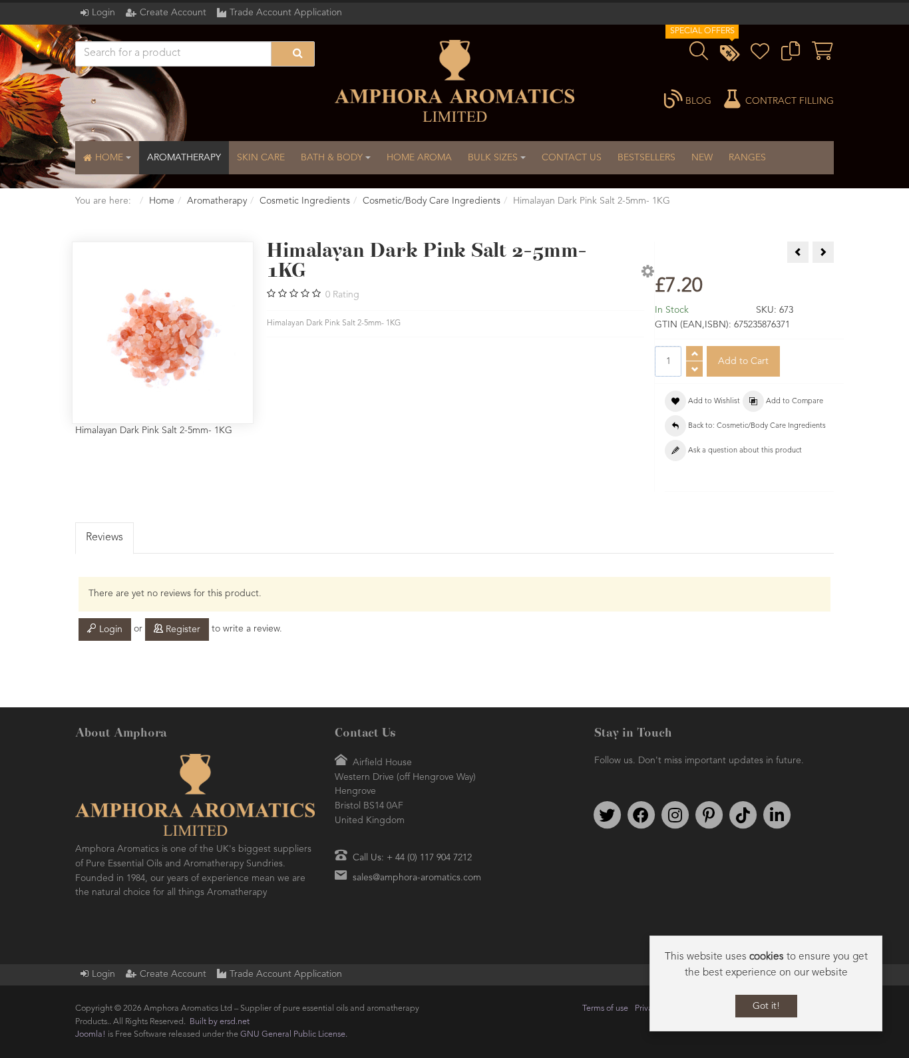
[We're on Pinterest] (709, 815)
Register (181, 629)
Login (103, 12)
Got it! (766, 1006)
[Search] (293, 54)
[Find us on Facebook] (641, 815)
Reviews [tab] (104, 537)
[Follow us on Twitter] (607, 815)
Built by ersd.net (220, 1021)
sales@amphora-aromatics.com (417, 877)
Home (161, 201)
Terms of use (605, 1008)
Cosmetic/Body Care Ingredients (431, 201)
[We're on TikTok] (743, 815)
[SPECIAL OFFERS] (729, 55)
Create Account (173, 12)
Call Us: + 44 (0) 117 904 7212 (412, 857)
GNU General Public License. (293, 1034)
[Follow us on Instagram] (675, 815)
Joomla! (90, 1034)
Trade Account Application (286, 12)
